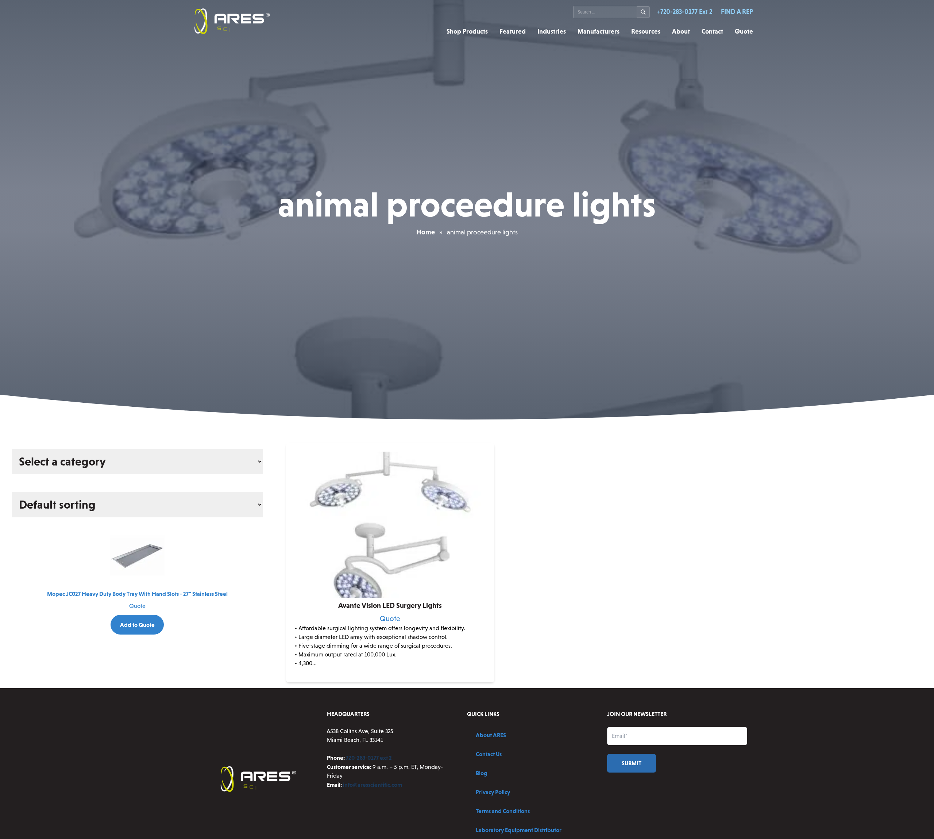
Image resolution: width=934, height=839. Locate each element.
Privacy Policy (493, 792)
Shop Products (467, 31)
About (681, 31)
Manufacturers (599, 31)
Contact (712, 31)
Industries (551, 31)
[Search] (643, 12)
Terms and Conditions (503, 811)
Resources (645, 31)
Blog (481, 773)
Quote (744, 31)
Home (425, 232)
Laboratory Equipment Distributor (518, 830)
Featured (512, 31)
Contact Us (489, 754)
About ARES (491, 735)
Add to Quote (137, 624)
